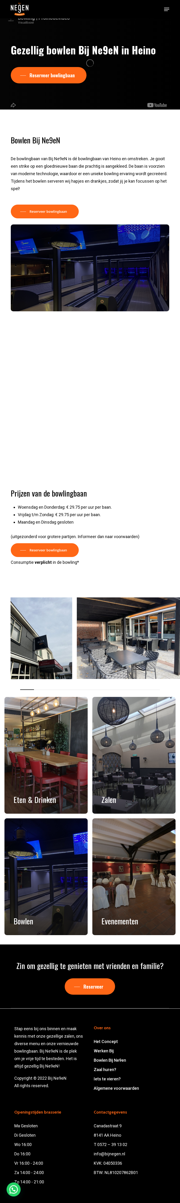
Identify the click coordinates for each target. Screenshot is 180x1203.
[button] (166, 9)
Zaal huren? (105, 1069)
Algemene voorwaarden (116, 1088)
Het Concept (106, 1041)
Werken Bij (104, 1050)
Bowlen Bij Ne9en (110, 1060)
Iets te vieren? (107, 1078)
